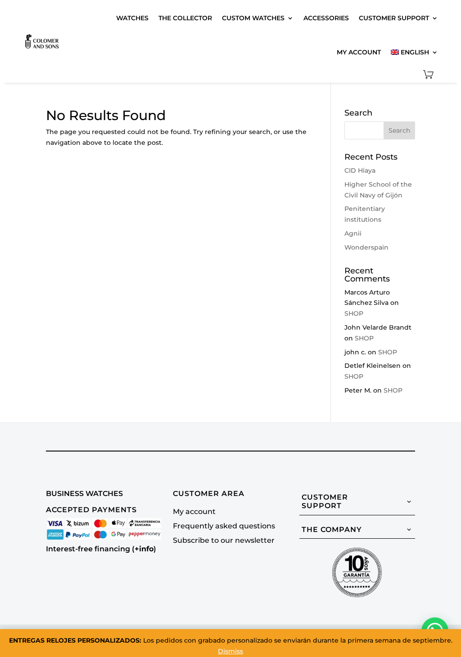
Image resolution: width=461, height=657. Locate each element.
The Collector (185, 18)
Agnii (353, 233)
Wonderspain (366, 247)
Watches (132, 18)
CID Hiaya (359, 170)
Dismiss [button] (230, 651)
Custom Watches (253, 18)
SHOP (353, 313)
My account (359, 52)
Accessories (326, 18)
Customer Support (394, 18)
